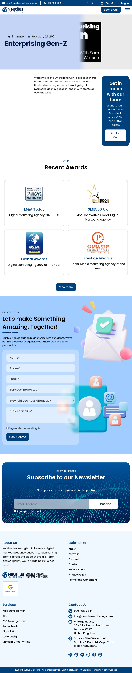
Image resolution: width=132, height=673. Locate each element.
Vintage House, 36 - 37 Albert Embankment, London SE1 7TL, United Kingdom (92, 627)
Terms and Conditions (83, 580)
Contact (74, 564)
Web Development (14, 611)
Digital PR (8, 631)
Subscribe (104, 504)
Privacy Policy (77, 574)
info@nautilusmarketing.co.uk (21, 3)
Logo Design (10, 636)
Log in (125, 3)
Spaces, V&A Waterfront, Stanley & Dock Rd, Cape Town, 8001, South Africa (94, 642)
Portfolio (74, 554)
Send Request (17, 436)
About (72, 549)
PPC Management (14, 621)
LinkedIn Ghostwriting (16, 642)
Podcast (73, 559)
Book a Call (111, 10)
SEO (4, 616)
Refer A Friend (77, 569)
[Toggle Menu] (126, 9)
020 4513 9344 (54, 3)
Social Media (10, 626)
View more (66, 287)
